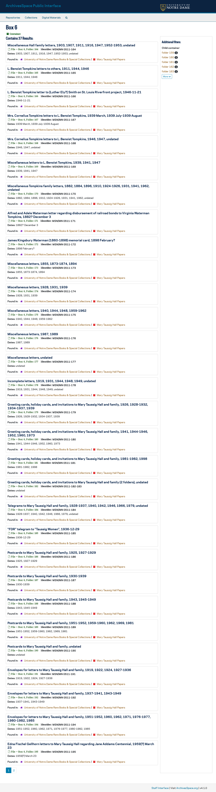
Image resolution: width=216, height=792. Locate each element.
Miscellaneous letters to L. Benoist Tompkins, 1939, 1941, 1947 (53, 162)
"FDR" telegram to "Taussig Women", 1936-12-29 (43, 529)
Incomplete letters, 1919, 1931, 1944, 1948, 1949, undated (51, 381)
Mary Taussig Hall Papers (111, 59)
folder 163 (168, 71)
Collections (31, 17)
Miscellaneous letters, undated (29, 357)
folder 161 (168, 61)
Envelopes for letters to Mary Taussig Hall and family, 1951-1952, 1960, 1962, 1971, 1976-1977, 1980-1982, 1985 (79, 718)
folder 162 (168, 66)
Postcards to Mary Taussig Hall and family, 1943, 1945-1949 (51, 599)
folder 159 (168, 52)
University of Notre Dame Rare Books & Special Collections (57, 59)
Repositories (13, 17)
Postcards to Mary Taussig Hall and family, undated (44, 646)
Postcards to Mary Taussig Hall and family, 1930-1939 (46, 576)
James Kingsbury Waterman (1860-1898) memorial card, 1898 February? (61, 240)
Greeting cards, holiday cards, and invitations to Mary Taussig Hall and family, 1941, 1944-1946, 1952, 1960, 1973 (77, 433)
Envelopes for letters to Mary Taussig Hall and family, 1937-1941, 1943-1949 (64, 693)
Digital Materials (51, 17)
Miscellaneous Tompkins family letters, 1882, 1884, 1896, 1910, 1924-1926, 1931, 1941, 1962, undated (78, 188)
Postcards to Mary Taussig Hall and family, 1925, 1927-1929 (51, 552)
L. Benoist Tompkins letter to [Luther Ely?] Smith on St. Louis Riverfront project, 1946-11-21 (74, 92)
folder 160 (168, 57)
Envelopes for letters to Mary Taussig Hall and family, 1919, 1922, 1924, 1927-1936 (69, 670)
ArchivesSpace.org (187, 788)
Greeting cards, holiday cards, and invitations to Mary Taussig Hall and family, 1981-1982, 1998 (77, 458)
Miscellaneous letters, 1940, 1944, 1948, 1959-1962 (46, 310)
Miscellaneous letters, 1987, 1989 (32, 334)
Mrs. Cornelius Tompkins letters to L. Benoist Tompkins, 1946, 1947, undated (63, 139)
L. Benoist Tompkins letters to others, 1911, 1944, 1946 (48, 68)
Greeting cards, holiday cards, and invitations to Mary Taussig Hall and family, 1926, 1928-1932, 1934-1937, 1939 (77, 406)
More (166, 76)
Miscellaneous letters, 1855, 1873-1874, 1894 (42, 263)
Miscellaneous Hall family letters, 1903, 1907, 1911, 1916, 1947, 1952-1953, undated (71, 45)
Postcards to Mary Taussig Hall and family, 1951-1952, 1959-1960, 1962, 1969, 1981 (70, 623)
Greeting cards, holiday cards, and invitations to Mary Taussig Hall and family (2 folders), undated (77, 482)
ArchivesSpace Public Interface (33, 5)
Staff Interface (160, 788)
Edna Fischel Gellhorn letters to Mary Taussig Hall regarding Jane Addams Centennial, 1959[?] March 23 (80, 745)
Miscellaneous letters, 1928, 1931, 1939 (37, 287)
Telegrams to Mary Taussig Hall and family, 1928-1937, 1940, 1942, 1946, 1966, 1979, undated (77, 505)
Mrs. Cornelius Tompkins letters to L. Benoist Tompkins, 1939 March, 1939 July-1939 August (74, 115)
